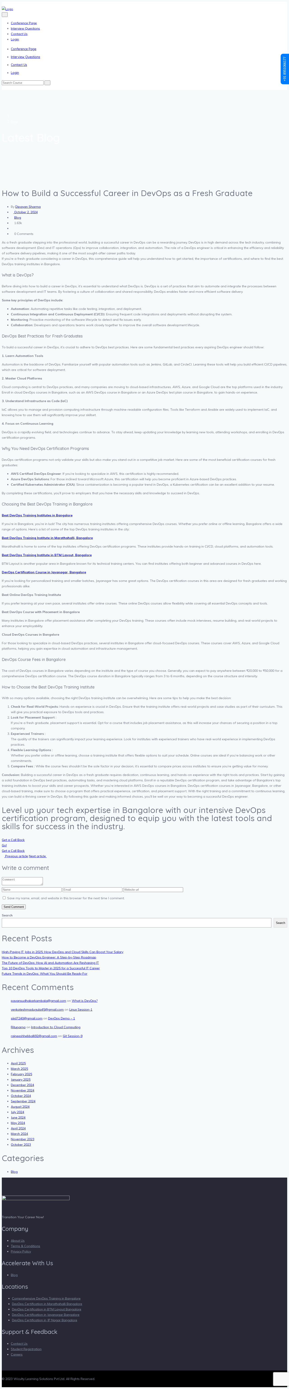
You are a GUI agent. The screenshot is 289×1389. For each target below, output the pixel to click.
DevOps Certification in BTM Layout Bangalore (46, 1309)
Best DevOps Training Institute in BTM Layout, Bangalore (47, 555)
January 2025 (20, 1079)
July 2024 (17, 1112)
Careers (17, 1354)
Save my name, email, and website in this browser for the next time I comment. (66, 898)
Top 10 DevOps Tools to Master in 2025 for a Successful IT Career (51, 968)
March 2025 (19, 1069)
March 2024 (19, 1134)
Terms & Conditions (25, 1246)
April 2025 (18, 1063)
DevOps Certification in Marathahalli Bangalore (47, 1304)
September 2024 (23, 1101)
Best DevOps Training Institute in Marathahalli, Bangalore (47, 538)
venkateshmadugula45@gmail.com (37, 1009)
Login (15, 39)
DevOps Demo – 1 (61, 1018)
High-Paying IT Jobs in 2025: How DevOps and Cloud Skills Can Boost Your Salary (62, 952)
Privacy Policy (21, 1251)
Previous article (16, 856)
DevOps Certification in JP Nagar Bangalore (44, 1320)
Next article (38, 856)
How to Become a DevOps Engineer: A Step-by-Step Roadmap (49, 957)
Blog (14, 121)
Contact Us (19, 34)
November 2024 (22, 1090)
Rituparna (18, 1027)
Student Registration (26, 1349)
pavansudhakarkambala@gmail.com (38, 1001)
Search (7, 915)
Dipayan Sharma (28, 207)
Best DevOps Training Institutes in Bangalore (37, 515)
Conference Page (24, 23)
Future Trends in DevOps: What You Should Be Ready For (44, 974)
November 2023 (22, 1139)
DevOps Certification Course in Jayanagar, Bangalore (44, 572)
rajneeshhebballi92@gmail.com (34, 1036)
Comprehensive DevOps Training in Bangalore (46, 1298)
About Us (18, 1241)
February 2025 (21, 1074)
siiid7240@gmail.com (26, 1018)
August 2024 (20, 1107)
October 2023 (21, 1145)
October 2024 (21, 1096)
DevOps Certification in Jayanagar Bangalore (45, 1315)
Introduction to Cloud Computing (55, 1027)
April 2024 (18, 1128)
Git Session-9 (72, 1036)
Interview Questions (25, 28)
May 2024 (18, 1123)
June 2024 (18, 1117)
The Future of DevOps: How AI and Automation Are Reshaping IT (50, 963)
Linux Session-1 (80, 1009)
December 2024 (22, 1085)
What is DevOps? (85, 1001)
